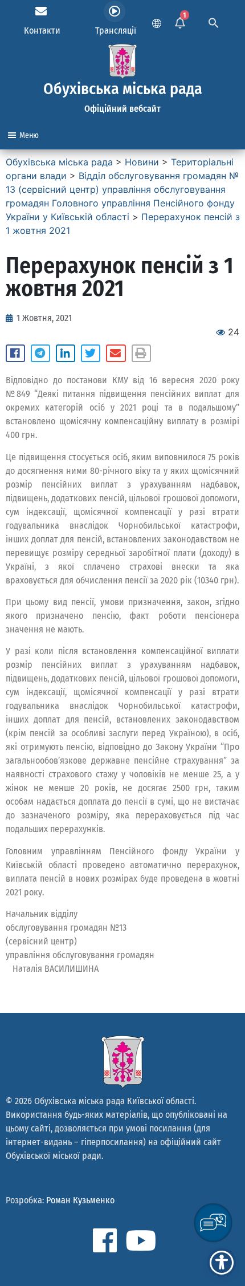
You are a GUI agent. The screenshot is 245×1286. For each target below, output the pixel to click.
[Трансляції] (114, 11)
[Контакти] (41, 11)
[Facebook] (105, 1240)
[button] (15, 353)
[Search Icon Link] (213, 21)
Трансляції (115, 30)
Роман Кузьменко (80, 1200)
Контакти (42, 30)
